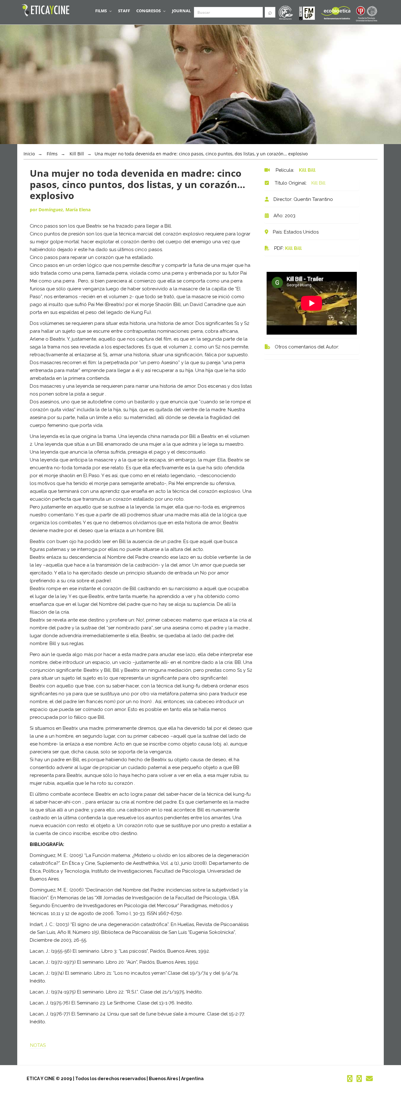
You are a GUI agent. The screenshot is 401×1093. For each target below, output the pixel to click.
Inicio (29, 154)
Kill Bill (293, 248)
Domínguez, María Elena (65, 210)
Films (52, 154)
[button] (103, 11)
